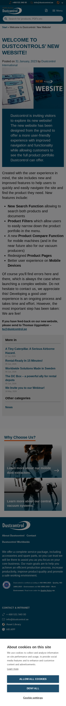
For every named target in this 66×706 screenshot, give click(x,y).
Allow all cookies (32, 679)
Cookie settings (33, 697)
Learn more (12, 669)
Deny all (33, 688)
